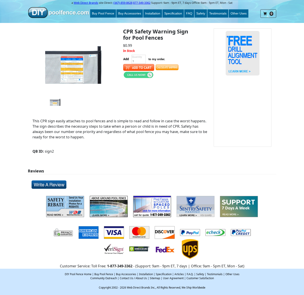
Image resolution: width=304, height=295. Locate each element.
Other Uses (239, 13)
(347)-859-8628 (122, 3)
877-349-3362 (141, 3)
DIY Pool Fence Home (78, 274)
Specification (173, 13)
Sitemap (155, 278)
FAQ (189, 13)
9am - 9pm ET (172, 3)
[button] (138, 74)
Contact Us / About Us (133, 278)
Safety (200, 13)
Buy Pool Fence (103, 13)
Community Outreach (103, 278)
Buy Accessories (129, 13)
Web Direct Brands (86, 3)
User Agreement (173, 278)
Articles (179, 274)
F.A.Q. (190, 274)
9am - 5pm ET (210, 3)
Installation (152, 13)
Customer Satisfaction (200, 278)
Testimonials (218, 13)
